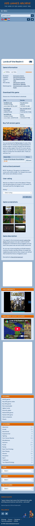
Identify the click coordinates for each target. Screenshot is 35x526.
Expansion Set (17, 434)
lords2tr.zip (7, 108)
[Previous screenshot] (5, 302)
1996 (14, 81)
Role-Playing (17, 451)
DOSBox (8, 72)
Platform (17, 442)
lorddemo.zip (8, 103)
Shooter (17, 453)
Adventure (17, 427)
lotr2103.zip (7, 114)
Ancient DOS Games (18, 316)
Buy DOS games (6, 404)
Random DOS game (7, 415)
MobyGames (16, 84)
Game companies (7, 417)
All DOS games (6, 399)
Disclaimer (17, 519)
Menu (5, 11)
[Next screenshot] (29, 302)
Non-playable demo (25, 108)
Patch (22, 114)
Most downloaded (7, 406)
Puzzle (17, 445)
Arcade (17, 429)
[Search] (32, 15)
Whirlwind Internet (14, 523)
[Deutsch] (5, 19)
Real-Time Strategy (17, 449)
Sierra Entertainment (19, 77)
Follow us (5, 510)
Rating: (5, 189)
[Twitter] (32, 19)
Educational (17, 431)
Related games (7, 485)
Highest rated (6, 408)
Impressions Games (18, 76)
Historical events (18, 86)
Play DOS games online (8, 401)
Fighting (17, 436)
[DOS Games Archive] (18, 4)
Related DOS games (7, 412)
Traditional (17, 460)
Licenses (5, 476)
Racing (17, 447)
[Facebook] (28, 19)
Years (4, 467)
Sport (17, 458)
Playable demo (24, 103)
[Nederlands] (9, 19)
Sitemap (3, 519)
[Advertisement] (17, 39)
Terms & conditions (6, 521)
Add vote (28, 197)
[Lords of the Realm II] (8, 210)
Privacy (10, 519)
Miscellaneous (17, 440)
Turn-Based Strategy (19, 79)
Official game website (19, 82)
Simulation (17, 455)
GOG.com (28, 160)
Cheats (4, 419)
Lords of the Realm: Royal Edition (14, 159)
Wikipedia (23, 84)
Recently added (6, 410)
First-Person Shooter (17, 438)
